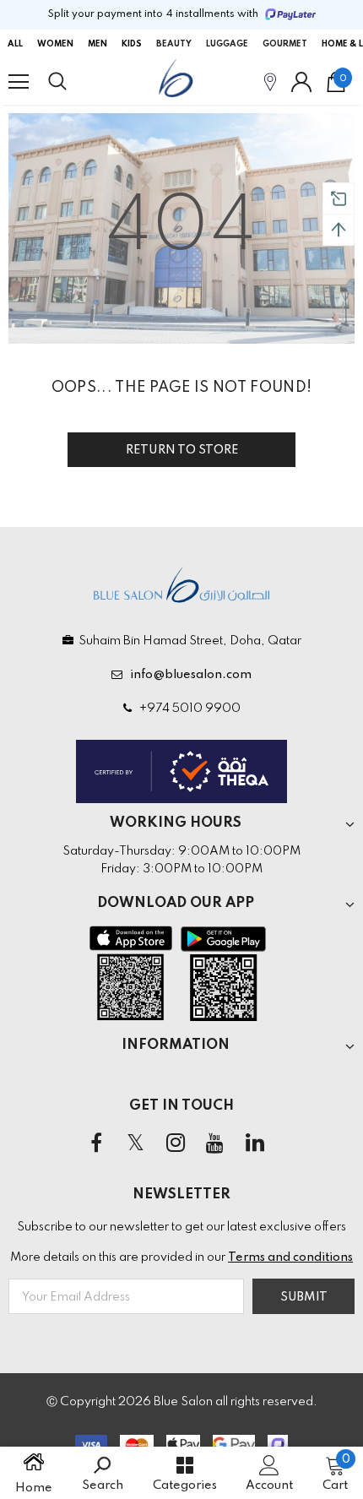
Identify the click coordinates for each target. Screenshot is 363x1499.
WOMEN (55, 44)
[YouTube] (215, 1144)
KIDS (132, 44)
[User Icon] (301, 82)
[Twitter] (136, 1144)
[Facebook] (96, 1144)
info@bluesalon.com (188, 675)
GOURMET (285, 44)
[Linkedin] (255, 1144)
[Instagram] (175, 1144)
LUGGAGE (227, 44)
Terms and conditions (290, 1257)
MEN (97, 44)
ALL (15, 44)
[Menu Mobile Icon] (18, 82)
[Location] (270, 81)
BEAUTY (174, 44)
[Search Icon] (73, 82)
